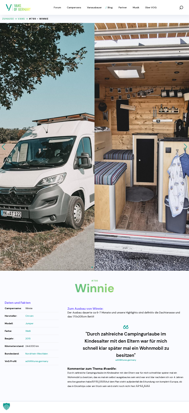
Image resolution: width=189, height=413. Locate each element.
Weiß (28, 331)
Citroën (29, 315)
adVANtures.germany (125, 360)
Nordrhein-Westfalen (36, 353)
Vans (21, 18)
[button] (181, 7)
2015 (28, 338)
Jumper (29, 323)
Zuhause (8, 18)
